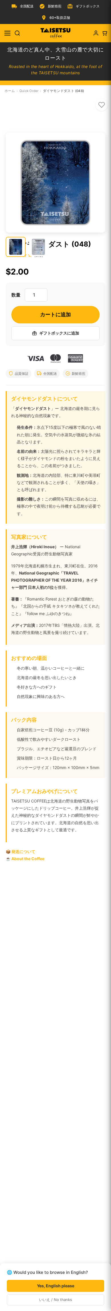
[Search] (17, 33)
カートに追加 (55, 314)
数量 (15, 295)
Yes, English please (55, 1285)
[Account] (96, 33)
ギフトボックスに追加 (59, 333)
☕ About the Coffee (25, 858)
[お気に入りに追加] (102, 105)
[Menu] (7, 33)
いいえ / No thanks (55, 1299)
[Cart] (104, 33)
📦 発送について (20, 851)
